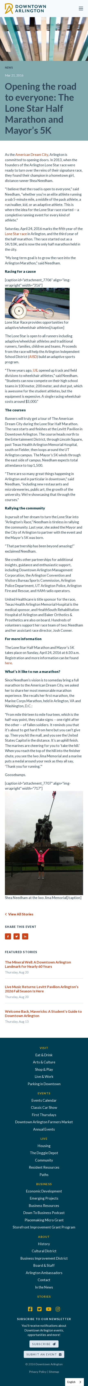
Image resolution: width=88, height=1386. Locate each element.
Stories (44, 1296)
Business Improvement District (44, 1258)
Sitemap (54, 1371)
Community (44, 1160)
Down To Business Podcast (44, 1213)
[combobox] (74, 1382)
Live (44, 1138)
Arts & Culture (44, 1062)
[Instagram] (58, 1309)
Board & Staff (44, 1265)
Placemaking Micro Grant (44, 1220)
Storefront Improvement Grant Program (44, 1227)
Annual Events (44, 1129)
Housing (44, 1146)
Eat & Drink (44, 1055)
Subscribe (42, 1344)
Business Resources (44, 1205)
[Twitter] (39, 1309)
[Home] (25, 8)
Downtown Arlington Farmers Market (44, 1122)
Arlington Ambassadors (44, 1273)
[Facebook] (30, 1309)
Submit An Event (42, 1354)
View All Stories (20, 914)
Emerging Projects (44, 1198)
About (44, 1236)
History (44, 1244)
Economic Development (44, 1191)
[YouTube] (49, 1309)
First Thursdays (44, 1115)
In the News (44, 1287)
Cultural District (44, 1251)
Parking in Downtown (44, 1084)
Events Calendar (44, 1100)
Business (44, 1184)
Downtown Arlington (49, 1364)
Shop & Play (44, 1069)
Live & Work (44, 1076)
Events (44, 1093)
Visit (44, 1048)
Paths (44, 1175)
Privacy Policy (37, 1371)
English (71, 1382)
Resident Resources (44, 1167)
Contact (44, 1280)
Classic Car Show (44, 1107)
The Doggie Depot (44, 1153)
